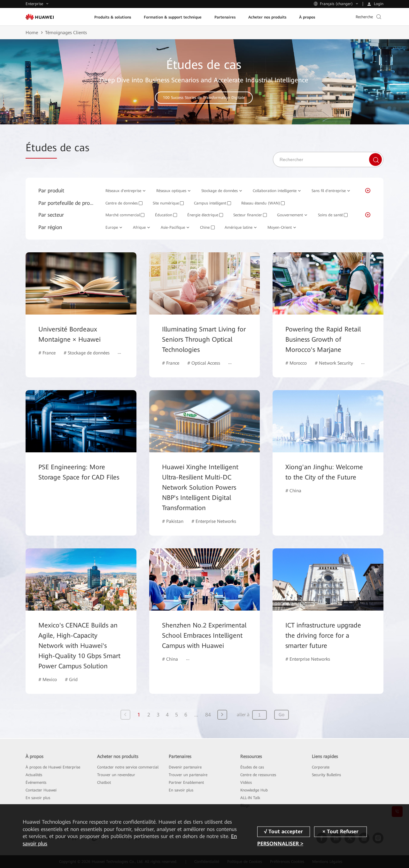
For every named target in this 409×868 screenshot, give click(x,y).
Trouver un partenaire (188, 775)
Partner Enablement (186, 782)
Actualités (34, 775)
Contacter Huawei (41, 790)
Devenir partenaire (185, 767)
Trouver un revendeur (116, 775)
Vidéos (246, 782)
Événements (36, 782)
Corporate (320, 767)
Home (32, 32)
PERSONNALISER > (280, 844)
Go (281, 714)
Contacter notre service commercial (127, 767)
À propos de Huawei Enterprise (53, 767)
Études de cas (252, 767)
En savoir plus (38, 798)
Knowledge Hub (254, 790)
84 (208, 715)
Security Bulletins (326, 775)
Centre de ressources (258, 775)
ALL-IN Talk (250, 798)
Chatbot (104, 782)
